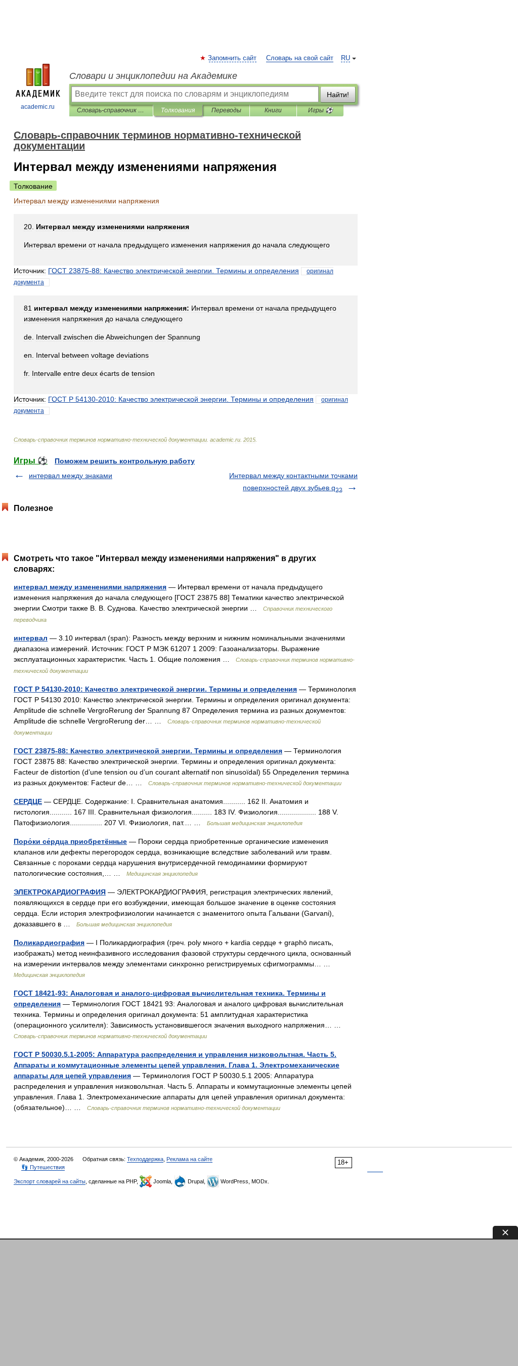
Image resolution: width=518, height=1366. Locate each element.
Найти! (338, 95)
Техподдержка (145, 1159)
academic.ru (38, 106)
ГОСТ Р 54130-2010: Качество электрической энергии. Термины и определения (155, 689)
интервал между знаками (70, 476)
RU (345, 58)
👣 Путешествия (43, 1167)
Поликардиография (49, 942)
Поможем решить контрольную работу (125, 461)
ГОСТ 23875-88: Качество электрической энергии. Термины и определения (148, 751)
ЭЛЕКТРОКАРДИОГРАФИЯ (60, 892)
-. (173, 271)
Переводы (226, 110)
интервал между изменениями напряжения (90, 587)
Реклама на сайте (189, 1159)
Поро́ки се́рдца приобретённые (70, 841)
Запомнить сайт (232, 58)
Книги (273, 110)
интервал (31, 638)
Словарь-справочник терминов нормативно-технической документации (111, 110)
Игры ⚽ (320, 110)
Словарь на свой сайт (299, 58)
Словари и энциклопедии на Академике (153, 76)
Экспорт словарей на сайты (49, 1181)
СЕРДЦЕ (28, 801)
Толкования (178, 110)
